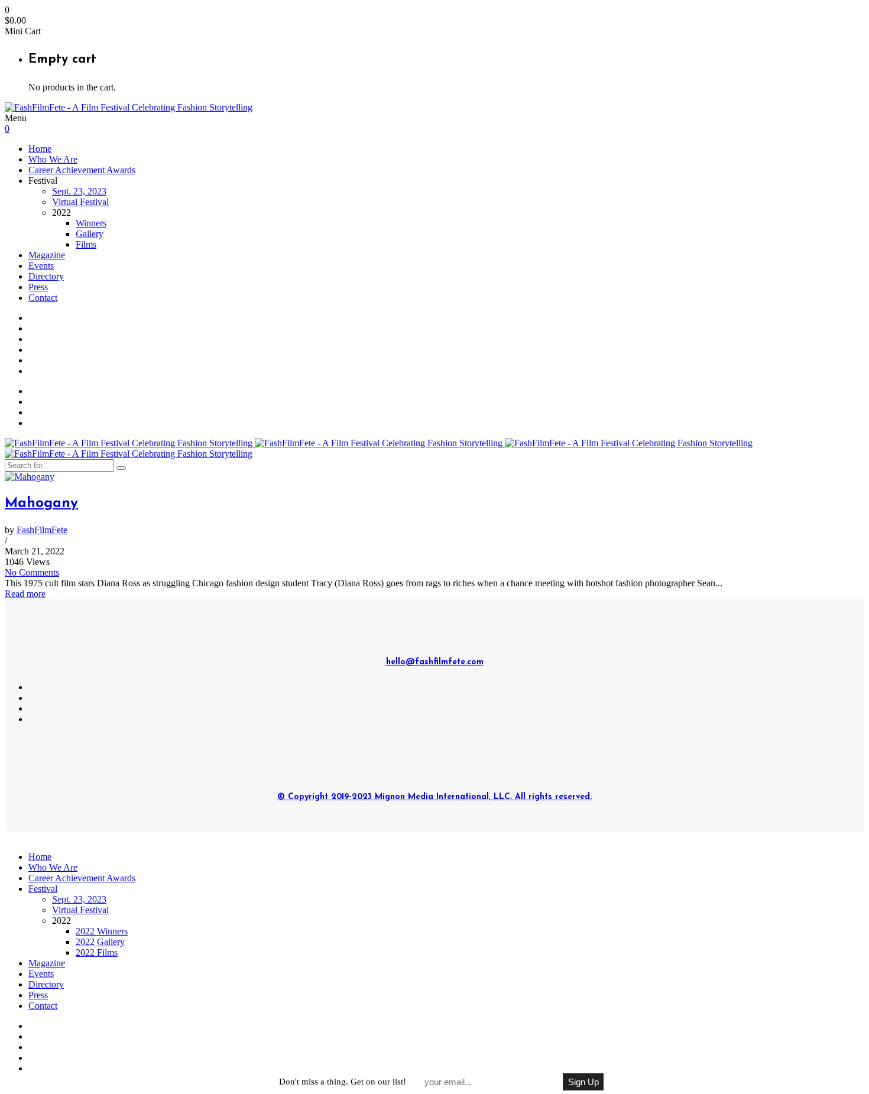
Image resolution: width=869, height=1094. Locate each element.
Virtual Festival (80, 202)
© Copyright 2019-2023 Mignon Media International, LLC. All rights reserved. (434, 797)
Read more (25, 594)
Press (38, 287)
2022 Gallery (100, 942)
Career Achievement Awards (81, 170)
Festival (42, 889)
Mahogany (41, 503)
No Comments (32, 572)
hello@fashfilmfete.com (435, 662)
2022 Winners (102, 931)
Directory (46, 276)
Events (41, 266)
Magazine (46, 255)
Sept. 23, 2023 (79, 191)
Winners (91, 223)
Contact (42, 298)
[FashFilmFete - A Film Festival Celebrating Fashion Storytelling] (128, 107)
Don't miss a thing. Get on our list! (342, 1081)
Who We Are (52, 159)
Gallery (89, 234)
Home (39, 149)
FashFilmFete (42, 530)
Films (86, 244)
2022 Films (97, 952)
